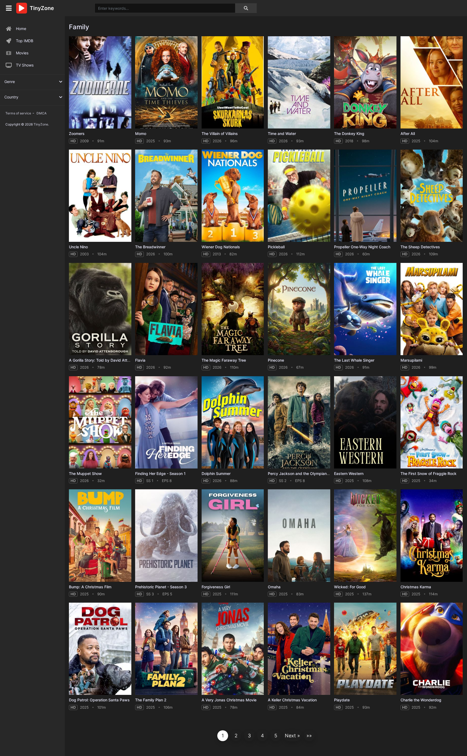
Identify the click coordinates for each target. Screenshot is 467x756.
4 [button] (262, 735)
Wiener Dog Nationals (221, 247)
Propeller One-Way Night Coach (362, 247)
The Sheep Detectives (420, 247)
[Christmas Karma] (432, 535)
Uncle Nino (78, 247)
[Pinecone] (299, 309)
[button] (292, 735)
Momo (140, 133)
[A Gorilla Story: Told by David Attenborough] (100, 309)
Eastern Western (348, 473)
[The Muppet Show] (100, 422)
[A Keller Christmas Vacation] (299, 649)
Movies (22, 53)
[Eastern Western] (365, 422)
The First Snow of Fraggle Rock (428, 473)
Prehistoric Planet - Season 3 (161, 587)
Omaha (274, 587)
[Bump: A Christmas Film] (100, 535)
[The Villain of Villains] (233, 82)
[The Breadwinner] (166, 196)
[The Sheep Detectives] (432, 196)
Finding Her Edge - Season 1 (160, 473)
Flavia (140, 360)
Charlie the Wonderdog (421, 700)
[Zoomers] (100, 82)
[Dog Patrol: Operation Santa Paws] (100, 649)
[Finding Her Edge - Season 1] (166, 422)
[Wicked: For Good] (365, 535)
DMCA (41, 113)
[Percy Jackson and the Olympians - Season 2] (299, 422)
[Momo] (166, 82)
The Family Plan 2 (150, 700)
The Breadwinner (150, 247)
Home (21, 28)
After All (408, 133)
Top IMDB (24, 40)
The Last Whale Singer (354, 360)
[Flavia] (166, 309)
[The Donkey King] (365, 82)
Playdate (342, 700)
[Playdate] (365, 649)
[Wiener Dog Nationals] (233, 196)
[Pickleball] (299, 196)
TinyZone (41, 124)
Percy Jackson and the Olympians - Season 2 (308, 473)
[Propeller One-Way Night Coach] (365, 196)
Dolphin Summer (216, 473)
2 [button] (236, 735)
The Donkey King (349, 133)
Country (11, 97)
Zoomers (77, 133)
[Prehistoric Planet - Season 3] (166, 535)
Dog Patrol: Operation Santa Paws (99, 700)
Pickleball (276, 247)
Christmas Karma (416, 587)
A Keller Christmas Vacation (292, 700)
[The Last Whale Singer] (365, 309)
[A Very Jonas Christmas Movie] (233, 649)
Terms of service (18, 113)
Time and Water (282, 133)
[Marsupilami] (432, 309)
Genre (9, 81)
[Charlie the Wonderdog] (432, 649)
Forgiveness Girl (216, 587)
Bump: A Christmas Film (90, 587)
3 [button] (249, 735)
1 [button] (223, 735)
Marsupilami (411, 360)
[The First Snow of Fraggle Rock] (432, 422)
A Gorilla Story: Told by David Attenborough (107, 360)
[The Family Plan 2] (166, 649)
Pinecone (276, 360)
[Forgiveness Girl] (233, 535)
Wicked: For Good (350, 587)
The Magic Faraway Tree (224, 360)
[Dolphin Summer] (233, 422)
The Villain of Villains (220, 133)
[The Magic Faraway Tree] (233, 309)
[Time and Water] (299, 82)
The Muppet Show (85, 473)
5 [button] (275, 735)
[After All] (432, 82)
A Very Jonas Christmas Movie (229, 700)
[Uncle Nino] (100, 196)
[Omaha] (299, 535)
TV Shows (25, 65)
